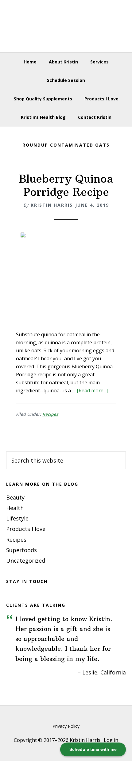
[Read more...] (92, 390)
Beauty (15, 497)
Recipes (50, 414)
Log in (111, 740)
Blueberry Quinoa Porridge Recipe (66, 185)
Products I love (25, 528)
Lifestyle (17, 518)
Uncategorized (25, 560)
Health (15, 508)
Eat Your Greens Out (66, 26)
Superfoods (21, 550)
